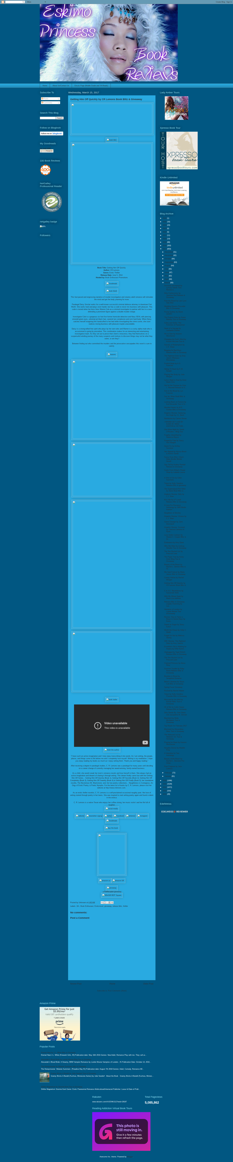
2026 (165, 218)
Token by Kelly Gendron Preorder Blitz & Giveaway (175, 695)
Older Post (148, 984)
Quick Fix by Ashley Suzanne (172, 447)
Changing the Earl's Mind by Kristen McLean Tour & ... (175, 340)
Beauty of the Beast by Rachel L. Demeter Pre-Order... (174, 761)
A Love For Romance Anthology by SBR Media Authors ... (175, 507)
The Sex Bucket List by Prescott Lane (173, 552)
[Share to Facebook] (109, 902)
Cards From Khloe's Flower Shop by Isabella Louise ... (174, 472)
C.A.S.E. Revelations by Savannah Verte (173, 592)
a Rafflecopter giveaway (112, 892)
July (167, 269)
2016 (165, 781)
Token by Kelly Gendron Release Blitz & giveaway (175, 484)
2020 (165, 239)
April (167, 279)
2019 (165, 242)
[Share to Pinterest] (112, 902)
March (167, 283)
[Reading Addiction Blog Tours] (121, 1150)
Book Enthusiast (86, 906)
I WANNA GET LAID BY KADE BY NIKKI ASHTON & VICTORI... (174, 424)
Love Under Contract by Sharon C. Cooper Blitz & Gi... (175, 537)
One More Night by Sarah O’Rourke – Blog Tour (174, 430)
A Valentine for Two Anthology (171, 754)
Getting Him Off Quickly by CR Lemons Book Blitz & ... (175, 585)
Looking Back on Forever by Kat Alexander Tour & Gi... (175, 403)
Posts (45, 99)
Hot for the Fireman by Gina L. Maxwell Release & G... (175, 386)
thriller (125, 906)
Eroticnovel (99, 906)
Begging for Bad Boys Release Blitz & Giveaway (175, 351)
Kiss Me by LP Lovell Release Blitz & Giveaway (175, 501)
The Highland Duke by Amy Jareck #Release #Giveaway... (175, 358)
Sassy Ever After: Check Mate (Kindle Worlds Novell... (174, 459)
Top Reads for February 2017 (175, 726)
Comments (47, 103)
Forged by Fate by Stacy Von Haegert (174, 442)
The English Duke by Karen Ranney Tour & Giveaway (175, 318)
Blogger (130, 1157)
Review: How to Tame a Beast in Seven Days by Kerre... (174, 619)
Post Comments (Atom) (117, 991)
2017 (165, 249)
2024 (165, 225)
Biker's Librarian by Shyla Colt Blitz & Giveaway (174, 683)
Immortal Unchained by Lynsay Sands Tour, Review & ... (173, 288)
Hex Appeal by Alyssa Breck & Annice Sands (175, 453)
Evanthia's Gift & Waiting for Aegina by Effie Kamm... (175, 648)
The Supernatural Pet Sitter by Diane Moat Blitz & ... (175, 490)
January (168, 776)
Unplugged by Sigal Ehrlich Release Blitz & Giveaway (175, 653)
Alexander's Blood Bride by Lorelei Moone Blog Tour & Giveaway (66, 1059)
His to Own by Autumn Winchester (173, 335)
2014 (165, 787)
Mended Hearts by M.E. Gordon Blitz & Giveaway (175, 408)
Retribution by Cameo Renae (175, 418)
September (169, 262)
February (168, 773)
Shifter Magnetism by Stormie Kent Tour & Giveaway (61, 1087)
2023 (165, 228)
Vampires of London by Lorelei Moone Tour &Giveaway (173, 611)
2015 (165, 784)
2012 (165, 794)
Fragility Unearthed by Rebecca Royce (172, 436)
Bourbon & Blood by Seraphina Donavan (172, 677)
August (168, 266)
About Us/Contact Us (61, 86)
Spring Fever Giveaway (173, 687)
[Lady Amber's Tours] (176, 119)
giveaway (108, 906)
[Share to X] (107, 902)
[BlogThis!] (104, 902)
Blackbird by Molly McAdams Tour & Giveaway (172, 720)
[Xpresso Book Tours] (179, 169)
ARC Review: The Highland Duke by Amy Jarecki (174, 642)
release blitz (117, 906)
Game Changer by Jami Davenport (173, 523)
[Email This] (102, 902)
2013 (165, 791)
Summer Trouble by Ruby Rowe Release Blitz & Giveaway (174, 671)
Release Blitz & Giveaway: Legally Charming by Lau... (174, 604)
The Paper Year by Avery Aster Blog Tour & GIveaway (174, 559)
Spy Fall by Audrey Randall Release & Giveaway (174, 466)
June (167, 272)
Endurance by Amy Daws (174, 542)
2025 (165, 222)
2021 (165, 235)
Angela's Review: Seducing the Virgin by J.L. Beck (174, 414)
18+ (77, 906)
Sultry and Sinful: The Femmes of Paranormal (174, 324)
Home (45, 86)
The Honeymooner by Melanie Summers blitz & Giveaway (63, 1066)
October (168, 259)
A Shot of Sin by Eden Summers (173, 479)
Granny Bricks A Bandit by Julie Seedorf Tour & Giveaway (73, 1073)
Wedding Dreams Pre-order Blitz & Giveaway (174, 307)
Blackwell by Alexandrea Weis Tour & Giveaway (174, 730)
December (169, 252)
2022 (165, 232)
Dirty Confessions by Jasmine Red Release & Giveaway (174, 295)
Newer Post (75, 984)
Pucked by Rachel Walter (174, 691)
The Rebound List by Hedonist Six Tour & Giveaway (173, 737)
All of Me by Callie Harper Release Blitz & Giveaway (175, 708)
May (167, 276)
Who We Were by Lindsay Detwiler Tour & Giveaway (175, 547)
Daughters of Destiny (172, 513)
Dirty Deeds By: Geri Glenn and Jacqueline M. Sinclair (175, 714)
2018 (165, 246)
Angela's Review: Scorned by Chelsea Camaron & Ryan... (174, 529)
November (169, 255)
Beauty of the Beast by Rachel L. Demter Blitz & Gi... (175, 567)
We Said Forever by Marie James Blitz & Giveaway (175, 573)
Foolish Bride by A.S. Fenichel (172, 364)
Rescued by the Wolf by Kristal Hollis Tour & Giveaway (173, 702)
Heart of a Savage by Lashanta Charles (172, 329)
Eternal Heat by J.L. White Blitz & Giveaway (58, 1053)
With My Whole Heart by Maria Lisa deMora (173, 597)
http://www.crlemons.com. (116, 788)
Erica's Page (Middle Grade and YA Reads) (91, 86)
